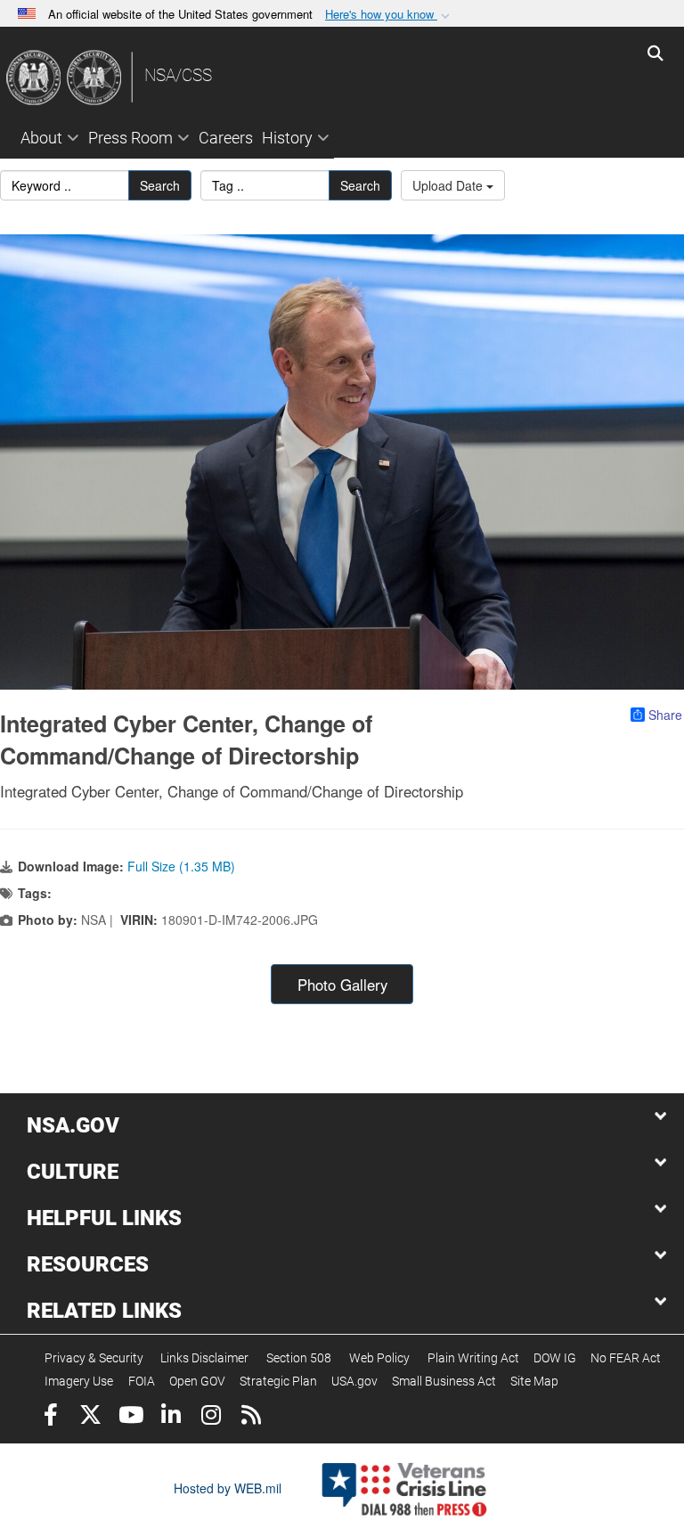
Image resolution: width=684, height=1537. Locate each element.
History (287, 137)
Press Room (130, 137)
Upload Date (449, 185)
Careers (226, 137)
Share (665, 714)
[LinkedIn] (170, 1417)
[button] (389, 14)
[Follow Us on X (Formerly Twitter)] (90, 1417)
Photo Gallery (342, 984)
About (41, 137)
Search (160, 185)
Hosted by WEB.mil (227, 1488)
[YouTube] (130, 1417)
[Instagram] (210, 1417)
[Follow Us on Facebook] (50, 1417)
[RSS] (250, 1417)
